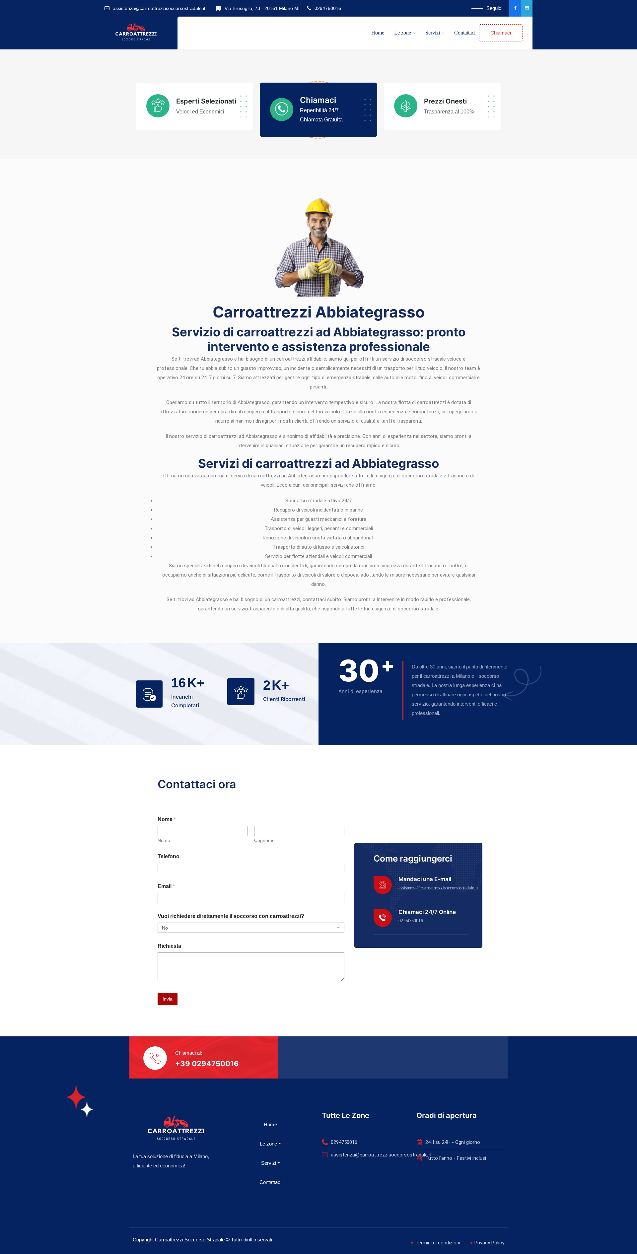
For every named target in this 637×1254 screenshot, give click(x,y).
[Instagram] (526, 8)
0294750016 (328, 8)
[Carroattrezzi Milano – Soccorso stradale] (136, 32)
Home (377, 32)
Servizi (432, 32)
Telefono (168, 856)
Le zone (402, 32)
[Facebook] (515, 8)
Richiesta (169, 946)
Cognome (264, 840)
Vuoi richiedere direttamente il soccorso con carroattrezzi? (231, 916)
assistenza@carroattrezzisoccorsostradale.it (159, 8)
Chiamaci (500, 32)
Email (166, 886)
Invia (168, 999)
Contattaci (464, 32)
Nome (164, 840)
